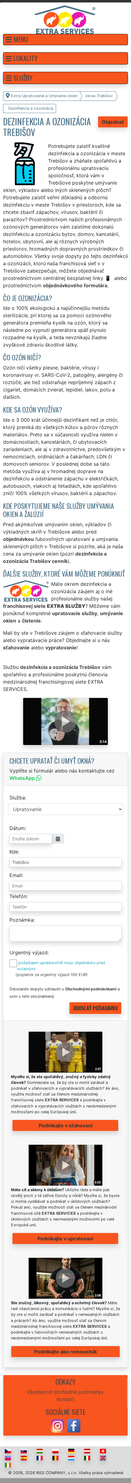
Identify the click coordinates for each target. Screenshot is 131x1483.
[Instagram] (57, 1425)
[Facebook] (73, 1425)
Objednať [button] (113, 122)
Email (15, 875)
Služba (17, 798)
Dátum (17, 828)
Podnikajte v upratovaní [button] (65, 1238)
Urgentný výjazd (28, 952)
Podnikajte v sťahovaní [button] (65, 1125)
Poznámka (21, 920)
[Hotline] (109, 278)
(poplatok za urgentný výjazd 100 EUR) (52, 974)
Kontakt (65, 1399)
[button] (65, 39)
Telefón (18, 896)
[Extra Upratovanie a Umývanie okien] (64, 19)
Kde (13, 852)
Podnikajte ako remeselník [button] (65, 1352)
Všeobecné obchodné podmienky (65, 1392)
